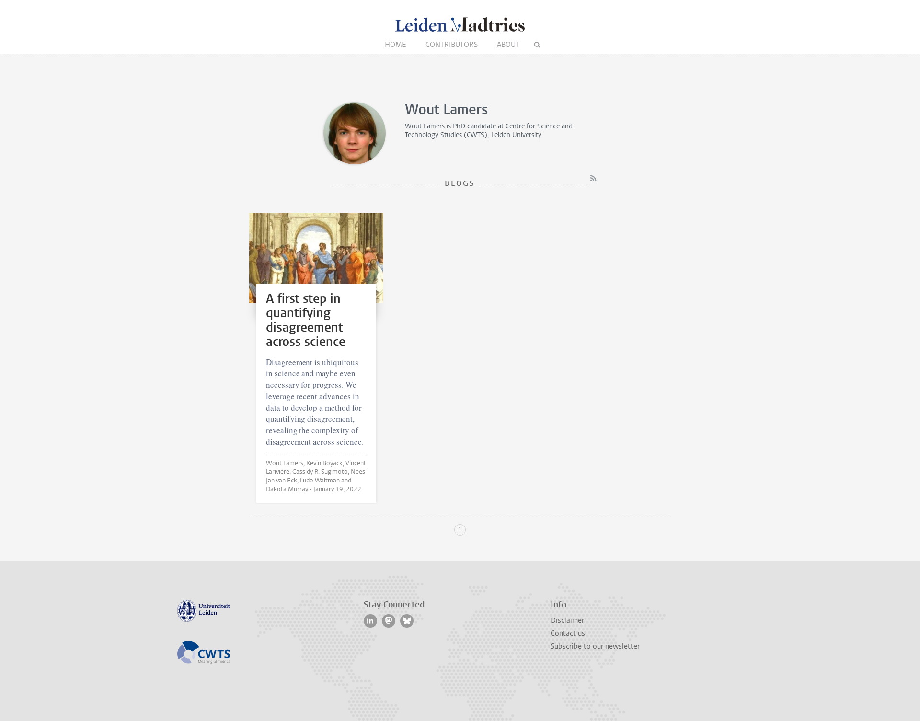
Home (395, 44)
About (508, 44)
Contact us (568, 633)
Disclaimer (567, 620)
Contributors (452, 44)
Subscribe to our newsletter (595, 646)
